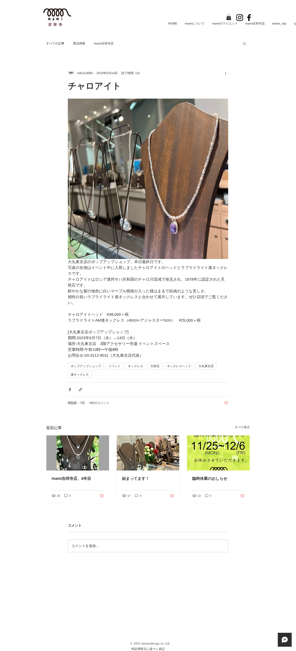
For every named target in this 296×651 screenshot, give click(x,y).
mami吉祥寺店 (104, 43)
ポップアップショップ (86, 366)
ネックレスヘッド (179, 366)
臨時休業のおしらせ (209, 478)
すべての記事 (55, 43)
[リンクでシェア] (80, 389)
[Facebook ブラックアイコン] (249, 17)
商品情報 (79, 43)
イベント (114, 366)
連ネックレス (80, 374)
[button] (228, 17)
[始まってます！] (148, 452)
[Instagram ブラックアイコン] (239, 17)
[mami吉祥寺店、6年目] (77, 452)
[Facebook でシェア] (70, 389)
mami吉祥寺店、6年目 (71, 478)
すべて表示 (242, 427)
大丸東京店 (206, 366)
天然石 (154, 366)
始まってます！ (135, 478)
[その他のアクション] (225, 73)
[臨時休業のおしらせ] (218, 452)
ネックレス (135, 366)
